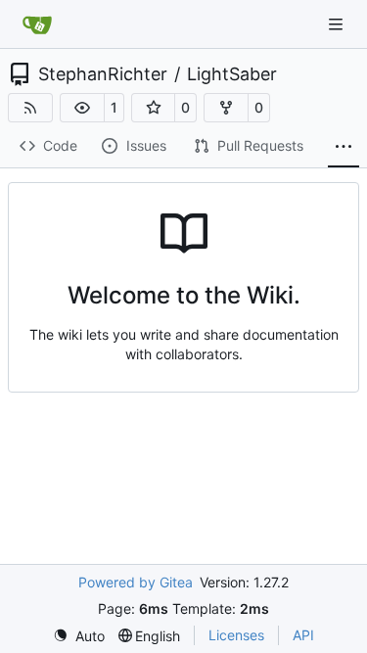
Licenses (236, 635)
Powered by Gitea (135, 582)
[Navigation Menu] (337, 24)
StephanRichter (102, 74)
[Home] (37, 24)
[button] (82, 107)
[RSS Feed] (30, 107)
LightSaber (232, 74)
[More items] (343, 146)
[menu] (79, 636)
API (303, 635)
